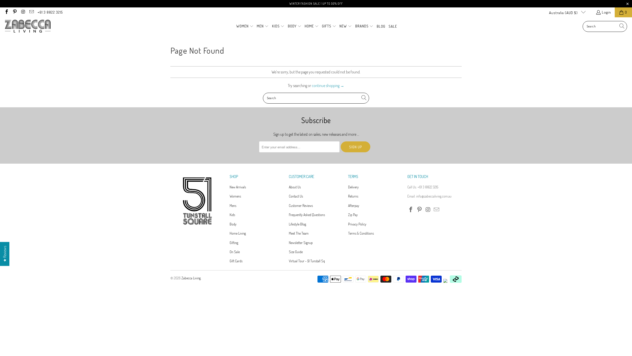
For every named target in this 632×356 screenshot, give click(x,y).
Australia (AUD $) (564, 12)
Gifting (234, 243)
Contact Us (296, 196)
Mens (233, 205)
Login (606, 12)
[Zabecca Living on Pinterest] (14, 12)
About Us (295, 187)
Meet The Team (299, 233)
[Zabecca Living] (28, 26)
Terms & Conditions (361, 233)
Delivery (353, 187)
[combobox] (605, 26)
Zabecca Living (191, 278)
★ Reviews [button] (4, 254)
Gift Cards (236, 261)
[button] (245, 26)
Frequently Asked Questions (307, 215)
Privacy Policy (357, 224)
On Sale (235, 252)
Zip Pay (353, 215)
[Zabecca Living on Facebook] (6, 12)
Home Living (238, 233)
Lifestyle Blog (297, 224)
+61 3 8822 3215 (50, 12)
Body (233, 224)
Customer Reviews (301, 205)
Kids (232, 215)
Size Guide (296, 252)
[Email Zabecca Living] (31, 12)
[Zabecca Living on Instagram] (22, 12)
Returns (353, 196)
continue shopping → (328, 85)
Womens (235, 196)
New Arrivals (238, 187)
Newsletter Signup (301, 243)
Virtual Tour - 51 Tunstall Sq (307, 261)
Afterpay (353, 205)
